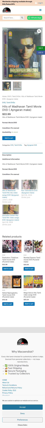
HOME (4, 380)
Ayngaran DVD (32, 145)
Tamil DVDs (16, 96)
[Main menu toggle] (40, 10)
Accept (23, 407)
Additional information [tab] (11, 159)
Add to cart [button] (7, 269)
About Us (5, 382)
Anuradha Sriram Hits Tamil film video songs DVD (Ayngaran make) (10, 217)
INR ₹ (39, 48)
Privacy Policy (22, 425)
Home (4, 96)
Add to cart (9, 138)
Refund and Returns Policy (12, 388)
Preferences (22, 420)
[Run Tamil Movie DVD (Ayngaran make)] (29, 184)
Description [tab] (6, 155)
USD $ (39, 52)
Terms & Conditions (9, 385)
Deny (22, 413)
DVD (9, 96)
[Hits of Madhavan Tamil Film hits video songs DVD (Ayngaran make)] (10, 184)
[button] (39, 31)
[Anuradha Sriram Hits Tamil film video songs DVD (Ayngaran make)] (10, 209)
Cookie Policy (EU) (9, 390)
